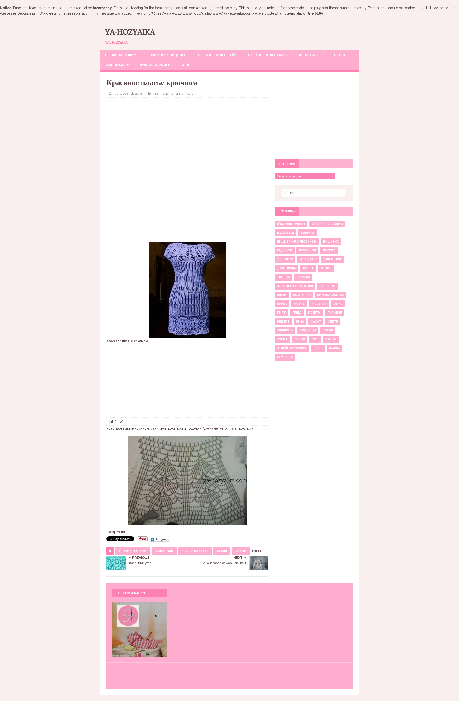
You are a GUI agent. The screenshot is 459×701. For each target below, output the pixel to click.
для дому (308, 259)
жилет (326, 268)
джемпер (285, 259)
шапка (334, 348)
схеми (299, 339)
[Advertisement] (187, 135)
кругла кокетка (195, 550)
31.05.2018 (120, 93)
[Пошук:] (314, 193)
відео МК (284, 250)
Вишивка (306, 55)
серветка (285, 330)
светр (333, 321)
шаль (317, 348)
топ (315, 339)
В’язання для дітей (216, 55)
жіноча (283, 277)
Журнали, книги (155, 65)
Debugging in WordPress (37, 13)
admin (139, 93)
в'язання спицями (327, 224)
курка (282, 303)
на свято (319, 303)
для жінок (164, 550)
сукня (222, 550)
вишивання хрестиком (297, 241)
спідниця (308, 330)
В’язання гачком (121, 55)
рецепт (283, 321)
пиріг (281, 312)
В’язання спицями (167, 55)
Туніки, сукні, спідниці (168, 93)
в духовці (285, 232)
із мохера (285, 357)
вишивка (331, 241)
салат (316, 321)
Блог (185, 65)
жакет (308, 268)
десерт (329, 250)
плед (297, 312)
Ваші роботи (117, 65)
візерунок (307, 250)
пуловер (334, 312)
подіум (314, 312)
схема (240, 550)
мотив (299, 303)
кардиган (327, 286)
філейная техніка (292, 348)
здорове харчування (295, 286)
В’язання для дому (266, 55)
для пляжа (286, 268)
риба (300, 321)
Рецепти (336, 55)
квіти (281, 295)
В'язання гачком (133, 550)
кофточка (302, 295)
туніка (330, 339)
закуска (303, 277)
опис (338, 303)
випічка (307, 232)
